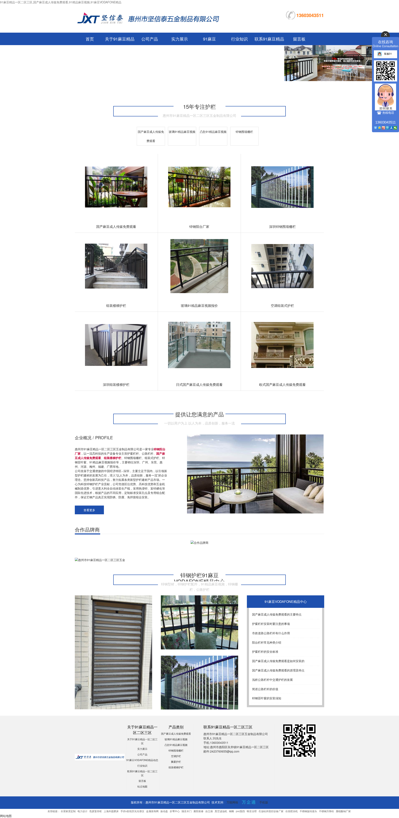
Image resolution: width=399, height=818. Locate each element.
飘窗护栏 (176, 761)
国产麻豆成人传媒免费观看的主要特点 (277, 614)
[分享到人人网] (391, 128)
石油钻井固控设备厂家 (271, 811)
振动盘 (164, 811)
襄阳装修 (198, 811)
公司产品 (149, 39)
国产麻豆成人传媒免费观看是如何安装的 (278, 661)
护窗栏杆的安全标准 (265, 651)
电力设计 (82, 811)
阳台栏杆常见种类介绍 (266, 642)
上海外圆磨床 (111, 811)
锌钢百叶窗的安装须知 (266, 698)
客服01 (388, 53)
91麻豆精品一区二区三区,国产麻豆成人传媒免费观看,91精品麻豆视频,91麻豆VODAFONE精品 (60, 2)
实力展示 (179, 39)
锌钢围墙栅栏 (244, 132)
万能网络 (232, 802)
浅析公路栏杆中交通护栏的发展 (272, 679)
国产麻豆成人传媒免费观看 (176, 733)
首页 (90, 39)
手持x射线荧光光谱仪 (132, 811)
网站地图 (6, 816)
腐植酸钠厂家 (343, 811)
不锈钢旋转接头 (308, 811)
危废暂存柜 (95, 811)
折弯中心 (175, 811)
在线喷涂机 (291, 811)
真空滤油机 (221, 811)
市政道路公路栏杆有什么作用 (271, 633)
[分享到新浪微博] (383, 128)
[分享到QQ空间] (379, 128)
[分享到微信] (395, 128)
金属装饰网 (152, 811)
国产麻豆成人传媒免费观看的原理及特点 (278, 670)
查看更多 (89, 510)
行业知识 (239, 39)
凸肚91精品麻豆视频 (213, 132)
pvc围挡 (240, 811)
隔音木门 (187, 811)
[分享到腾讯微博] (387, 128)
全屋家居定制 (68, 811)
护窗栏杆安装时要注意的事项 (271, 624)
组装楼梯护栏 (176, 767)
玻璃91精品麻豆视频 (182, 132)
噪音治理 (252, 811)
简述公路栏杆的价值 (265, 689)
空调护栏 (176, 756)
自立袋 (209, 811)
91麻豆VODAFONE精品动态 (142, 760)
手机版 (263, 802)
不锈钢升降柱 (326, 811)
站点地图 (142, 786)
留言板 (299, 39)
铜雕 (231, 811)
